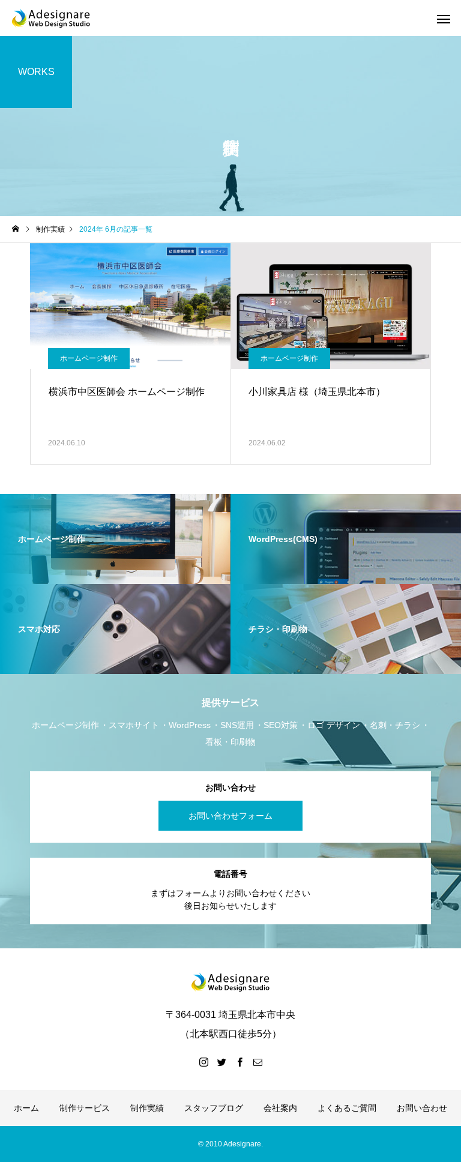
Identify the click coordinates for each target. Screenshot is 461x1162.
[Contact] (258, 1062)
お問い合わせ (422, 1108)
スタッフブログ (213, 1108)
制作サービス (84, 1108)
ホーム (26, 1108)
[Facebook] (240, 1062)
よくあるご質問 (347, 1108)
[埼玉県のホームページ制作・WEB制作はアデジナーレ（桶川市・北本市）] (51, 18)
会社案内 (280, 1108)
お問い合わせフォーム (230, 815)
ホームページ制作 (89, 358)
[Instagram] (203, 1062)
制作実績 (147, 1108)
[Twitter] (221, 1062)
